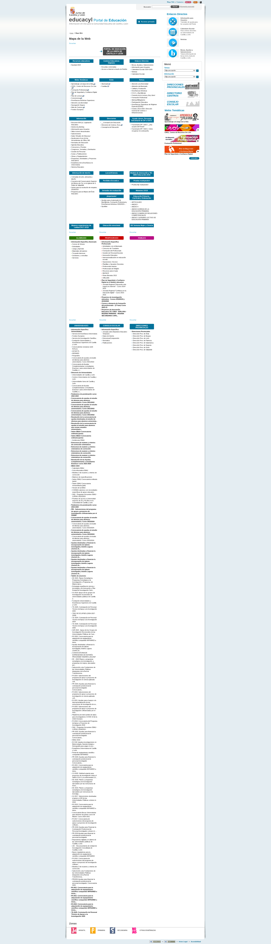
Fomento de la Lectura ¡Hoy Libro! (143, 95)
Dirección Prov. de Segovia (142, 345)
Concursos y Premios (78, 147)
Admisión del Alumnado (139, 86)
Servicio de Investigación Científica (84, 338)
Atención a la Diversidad (140, 84)
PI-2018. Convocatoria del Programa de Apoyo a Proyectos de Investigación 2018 (84, 723)
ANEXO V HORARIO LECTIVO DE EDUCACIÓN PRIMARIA (144, 218)
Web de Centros (76, 107)
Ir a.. (197, 70)
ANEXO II (135, 207)
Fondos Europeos (77, 109)
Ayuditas (104, 206)
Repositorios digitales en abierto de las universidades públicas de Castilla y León (84, 841)
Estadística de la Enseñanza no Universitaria (82, 164)
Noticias (134, 72)
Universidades (81, 326)
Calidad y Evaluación (139, 88)
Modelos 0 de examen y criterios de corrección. (84, 867)
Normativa (106, 340)
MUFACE (106, 273)
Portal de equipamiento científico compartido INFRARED (83, 753)
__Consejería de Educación (110, 122)
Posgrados (76, 355)
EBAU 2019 (76, 740)
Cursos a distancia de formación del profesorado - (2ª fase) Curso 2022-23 (114, 305)
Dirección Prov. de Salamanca (143, 343)
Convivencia (75, 98)
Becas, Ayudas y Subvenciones (142, 65)
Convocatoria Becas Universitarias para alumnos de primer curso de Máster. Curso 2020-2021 (84, 814)
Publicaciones (107, 343)
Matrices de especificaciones (82, 477)
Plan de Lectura (76, 96)
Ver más (194, 158)
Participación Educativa (140, 102)
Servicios (75, 258)
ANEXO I (135, 204)
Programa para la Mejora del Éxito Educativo (82, 193)
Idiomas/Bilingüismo (138, 100)
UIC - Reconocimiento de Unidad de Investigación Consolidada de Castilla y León (84, 848)
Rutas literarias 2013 (110, 275)
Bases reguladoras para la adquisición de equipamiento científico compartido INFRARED (83, 854)
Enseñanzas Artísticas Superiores (83, 100)
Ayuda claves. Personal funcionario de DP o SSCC (141, 120)
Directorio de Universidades (81, 372)
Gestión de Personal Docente (113, 253)
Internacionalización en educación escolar (114, 258)
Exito (111, 80)
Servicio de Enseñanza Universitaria (84, 334)
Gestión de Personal (78, 151)
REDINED (75, 353)
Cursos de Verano (78, 244)
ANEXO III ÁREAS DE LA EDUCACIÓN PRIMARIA (140, 210)
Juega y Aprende (78, 249)
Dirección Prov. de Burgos (142, 336)
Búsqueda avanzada (187, 6)
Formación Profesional (79, 90)
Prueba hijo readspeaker (140, 184)
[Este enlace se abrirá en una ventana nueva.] (201, 2)
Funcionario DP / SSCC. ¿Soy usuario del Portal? (142, 125)
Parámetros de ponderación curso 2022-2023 (84, 395)
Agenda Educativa (77, 145)
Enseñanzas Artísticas (139, 91)
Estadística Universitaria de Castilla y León (84, 749)
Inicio (71, 33)
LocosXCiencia (111, 173)
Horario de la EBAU (79, 488)
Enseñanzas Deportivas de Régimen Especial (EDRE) (144, 105)
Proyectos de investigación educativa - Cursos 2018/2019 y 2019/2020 (113, 299)
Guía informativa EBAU (80, 470)
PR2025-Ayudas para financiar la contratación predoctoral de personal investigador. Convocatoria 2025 (84, 882)
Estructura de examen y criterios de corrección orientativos (83, 443)
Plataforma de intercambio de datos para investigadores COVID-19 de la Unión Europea (84, 717)
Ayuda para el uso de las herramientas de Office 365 (80, 139)
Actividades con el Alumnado (112, 246)
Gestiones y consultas (80, 255)
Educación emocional (111, 225)
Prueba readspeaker (142, 181)
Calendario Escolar (138, 74)
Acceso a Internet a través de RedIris (114, 69)
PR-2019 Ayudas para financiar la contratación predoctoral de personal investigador (83, 835)
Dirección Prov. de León (141, 338)
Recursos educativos (81, 61)
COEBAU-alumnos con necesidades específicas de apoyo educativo (84, 491)
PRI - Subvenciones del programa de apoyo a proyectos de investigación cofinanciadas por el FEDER (84, 512)
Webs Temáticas (81, 80)
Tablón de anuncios (78, 576)
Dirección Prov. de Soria (141, 347)
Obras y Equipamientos (79, 156)
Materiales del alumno (79, 251)
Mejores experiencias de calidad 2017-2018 (81, 226)
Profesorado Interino (110, 266)
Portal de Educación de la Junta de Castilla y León (115, 51)
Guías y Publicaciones (79, 154)
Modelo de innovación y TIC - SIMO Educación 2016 (141, 174)
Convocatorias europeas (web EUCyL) (82, 348)
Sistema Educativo (77, 167)
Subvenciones (76, 134)
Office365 (106, 278)
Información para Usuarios (141, 67)
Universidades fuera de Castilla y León (83, 382)
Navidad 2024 (76, 65)
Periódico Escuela (110, 181)
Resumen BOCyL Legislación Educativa (81, 123)
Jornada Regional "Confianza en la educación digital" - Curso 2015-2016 (114, 292)
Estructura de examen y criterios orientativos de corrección (83, 448)
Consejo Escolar (111, 326)
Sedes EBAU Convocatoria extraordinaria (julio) (81, 484)
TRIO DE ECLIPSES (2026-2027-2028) (83, 614)
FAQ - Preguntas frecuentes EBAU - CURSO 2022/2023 (84, 495)
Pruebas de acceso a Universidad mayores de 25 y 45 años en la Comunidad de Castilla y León (84, 500)
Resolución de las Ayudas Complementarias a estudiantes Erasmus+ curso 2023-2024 (83, 461)
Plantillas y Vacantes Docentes (113, 264)
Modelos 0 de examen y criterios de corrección (84, 473)
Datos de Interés (108, 336)
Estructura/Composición (111, 338)
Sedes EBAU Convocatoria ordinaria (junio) (81, 432)
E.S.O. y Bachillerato (139, 93)
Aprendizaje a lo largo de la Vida (82, 84)
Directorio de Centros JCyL (110, 125)
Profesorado (111, 238)
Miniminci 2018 (142, 191)
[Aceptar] (175, 6)
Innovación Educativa (110, 255)
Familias (104, 86)
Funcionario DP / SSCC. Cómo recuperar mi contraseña (142, 130)
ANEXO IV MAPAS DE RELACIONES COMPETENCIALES (144, 214)
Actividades (76, 246)
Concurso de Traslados (111, 248)
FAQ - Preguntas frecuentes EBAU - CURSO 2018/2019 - (84, 728)
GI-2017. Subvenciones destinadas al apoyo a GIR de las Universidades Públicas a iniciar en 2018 (84, 799)
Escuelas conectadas (108, 67)
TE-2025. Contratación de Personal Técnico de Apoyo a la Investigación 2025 (84, 609)
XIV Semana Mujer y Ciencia (141, 225)
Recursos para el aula (110, 271)
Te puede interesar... (79, 253)
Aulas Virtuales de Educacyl (80, 136)
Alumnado (104, 84)
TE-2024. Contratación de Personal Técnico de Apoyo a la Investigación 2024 (84, 619)
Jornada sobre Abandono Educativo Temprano (115, 333)
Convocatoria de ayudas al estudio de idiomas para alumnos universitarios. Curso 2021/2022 (84, 360)
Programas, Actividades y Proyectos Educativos (83, 159)
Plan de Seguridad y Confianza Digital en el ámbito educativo (113, 281)
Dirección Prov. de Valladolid (142, 350)
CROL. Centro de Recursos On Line (83, 86)
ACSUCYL (75, 351)
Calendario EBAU (78, 468)
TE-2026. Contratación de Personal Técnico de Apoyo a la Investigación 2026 (84, 626)
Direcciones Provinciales (142, 327)
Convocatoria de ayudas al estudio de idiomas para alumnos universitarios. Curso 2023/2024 (84, 519)
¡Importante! (111, 196)
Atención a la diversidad (79, 103)
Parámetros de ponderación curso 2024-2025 (84, 506)
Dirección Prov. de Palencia (142, 340)
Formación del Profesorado (112, 251)
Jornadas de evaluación (111, 191)
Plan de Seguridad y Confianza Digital (84, 92)
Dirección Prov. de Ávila (141, 334)
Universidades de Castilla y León (83, 375)
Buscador (147, 7)
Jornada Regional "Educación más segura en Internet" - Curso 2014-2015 (114, 286)
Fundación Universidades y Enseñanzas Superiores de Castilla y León (84, 342)
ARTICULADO (137, 202)
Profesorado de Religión (111, 268)
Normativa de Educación (79, 142)
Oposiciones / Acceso (110, 262)
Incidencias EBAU (78, 440)
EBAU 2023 (75, 466)
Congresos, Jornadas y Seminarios (83, 149)
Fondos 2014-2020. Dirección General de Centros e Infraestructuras (142, 111)
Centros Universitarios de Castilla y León (84, 378)
